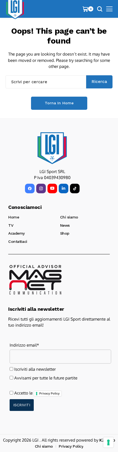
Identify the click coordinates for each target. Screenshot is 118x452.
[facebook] (30, 188)
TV (10, 225)
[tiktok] (75, 188)
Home (13, 217)
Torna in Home (59, 103)
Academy (16, 233)
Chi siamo (69, 217)
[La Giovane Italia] (52, 148)
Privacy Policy (49, 393)
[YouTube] (52, 188)
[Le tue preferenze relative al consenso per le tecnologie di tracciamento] (108, 442)
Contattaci (17, 241)
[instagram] (41, 188)
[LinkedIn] (63, 188)
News (65, 225)
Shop (64, 233)
